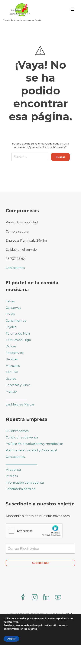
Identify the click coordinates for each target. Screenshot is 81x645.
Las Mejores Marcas (20, 404)
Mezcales (13, 366)
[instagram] (35, 597)
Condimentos (16, 320)
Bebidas (12, 359)
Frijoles (11, 327)
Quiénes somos (17, 431)
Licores (11, 378)
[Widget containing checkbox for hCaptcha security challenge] (34, 530)
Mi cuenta (13, 469)
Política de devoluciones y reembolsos (34, 444)
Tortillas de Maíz (18, 333)
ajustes (32, 629)
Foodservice (15, 353)
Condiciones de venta (22, 437)
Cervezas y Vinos (18, 385)
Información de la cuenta (25, 482)
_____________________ (21, 463)
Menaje (11, 391)
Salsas (10, 301)
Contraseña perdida (20, 489)
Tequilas (12, 372)
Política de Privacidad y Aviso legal (31, 450)
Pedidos (12, 476)
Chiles (10, 314)
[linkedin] (46, 597)
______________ (16, 398)
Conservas (13, 308)
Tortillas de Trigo (18, 340)
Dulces (11, 346)
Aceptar (11, 638)
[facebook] (23, 597)
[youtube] (58, 597)
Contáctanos (15, 268)
